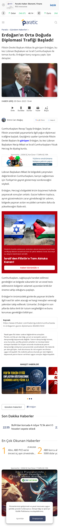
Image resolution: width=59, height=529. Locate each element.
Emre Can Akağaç (15, 120)
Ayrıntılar (20, 518)
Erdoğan (31, 407)
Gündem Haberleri (18, 29)
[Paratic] (29, 22)
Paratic (5, 29)
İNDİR (53, 5)
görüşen (24, 140)
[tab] (27, 398)
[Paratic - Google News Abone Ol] (45, 121)
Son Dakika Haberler (18, 416)
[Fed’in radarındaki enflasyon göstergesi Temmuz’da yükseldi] (24, 380)
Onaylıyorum (37, 518)
